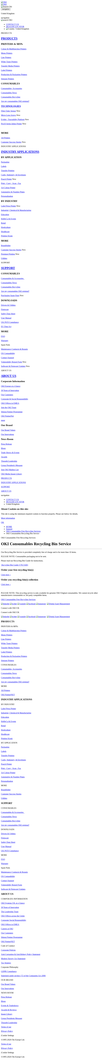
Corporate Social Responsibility (13, 920)
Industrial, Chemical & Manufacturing (16, 210)
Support (9, 529)
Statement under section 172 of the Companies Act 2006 (23, 976)
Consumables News (9, 93)
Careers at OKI (7, 929)
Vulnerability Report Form (11, 362)
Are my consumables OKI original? (15, 101)
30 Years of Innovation (10, 390)
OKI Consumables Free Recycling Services (23, 531)
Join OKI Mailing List (10, 470)
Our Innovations (7, 434)
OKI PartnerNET (8, 695)
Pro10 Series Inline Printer (11, 124)
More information (8, 518)
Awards (4, 457)
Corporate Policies (8, 950)
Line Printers (6, 57)
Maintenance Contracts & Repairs (14, 349)
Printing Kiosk (7, 236)
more (3, 420)
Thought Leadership (9, 461)
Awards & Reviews (9, 1010)
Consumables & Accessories (12, 278)
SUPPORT (8, 268)
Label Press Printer (8, 206)
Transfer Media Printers (10, 66)
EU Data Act (6, 326)
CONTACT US (12, 24)
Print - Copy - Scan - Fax (11, 183)
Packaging (5, 162)
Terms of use (6, 1027)
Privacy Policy (7, 1031)
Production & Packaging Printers (14, 74)
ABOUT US (8, 375)
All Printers (5, 138)
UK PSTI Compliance (10, 322)
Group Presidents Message (11, 1018)
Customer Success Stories (11, 142)
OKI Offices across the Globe (13, 916)
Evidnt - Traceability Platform (12, 119)
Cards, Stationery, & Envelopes (13, 175)
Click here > (6, 575)
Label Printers (6, 70)
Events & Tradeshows (9, 1006)
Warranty (4, 341)
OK (2, 522)
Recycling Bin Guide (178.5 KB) (14, 565)
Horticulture (6, 227)
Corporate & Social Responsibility (14, 399)
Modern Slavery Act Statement (13, 959)
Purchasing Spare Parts (10, 295)
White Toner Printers (9, 62)
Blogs (3, 448)
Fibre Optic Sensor (8, 111)
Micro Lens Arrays (8, 115)
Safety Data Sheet (8, 314)
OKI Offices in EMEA (10, 403)
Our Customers (7, 395)
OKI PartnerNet (7, 416)
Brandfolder (6, 245)
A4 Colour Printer (8, 188)
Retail (3, 223)
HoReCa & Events (8, 219)
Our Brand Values (8, 430)
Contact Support (7, 358)
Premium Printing (8, 254)
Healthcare (5, 232)
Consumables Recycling (10, 97)
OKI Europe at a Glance (10, 386)
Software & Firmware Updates (13, 366)
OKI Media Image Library (11, 474)
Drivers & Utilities (8, 305)
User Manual (6, 318)
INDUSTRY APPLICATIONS (20, 151)
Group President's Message (11, 465)
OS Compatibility (8, 353)
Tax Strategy (6, 963)
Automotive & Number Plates (13, 192)
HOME (9, 527)
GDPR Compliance (9, 971)
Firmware (5, 309)
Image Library (6, 1014)
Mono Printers (6, 53)
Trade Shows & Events (10, 453)
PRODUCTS (9, 38)
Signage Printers (7, 79)
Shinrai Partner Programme (11, 412)
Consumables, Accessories (11, 88)
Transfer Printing (7, 171)
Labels (3, 166)
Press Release (6, 444)
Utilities (4, 258)
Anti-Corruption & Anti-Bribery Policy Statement (20, 954)
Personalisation (7, 196)
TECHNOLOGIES (11, 106)
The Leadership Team (9, 912)
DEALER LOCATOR (15, 26)
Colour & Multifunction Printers (13, 49)
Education (5, 214)
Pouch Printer (6, 179)
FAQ (3, 336)
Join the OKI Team (8, 407)
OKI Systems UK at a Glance (13, 903)
